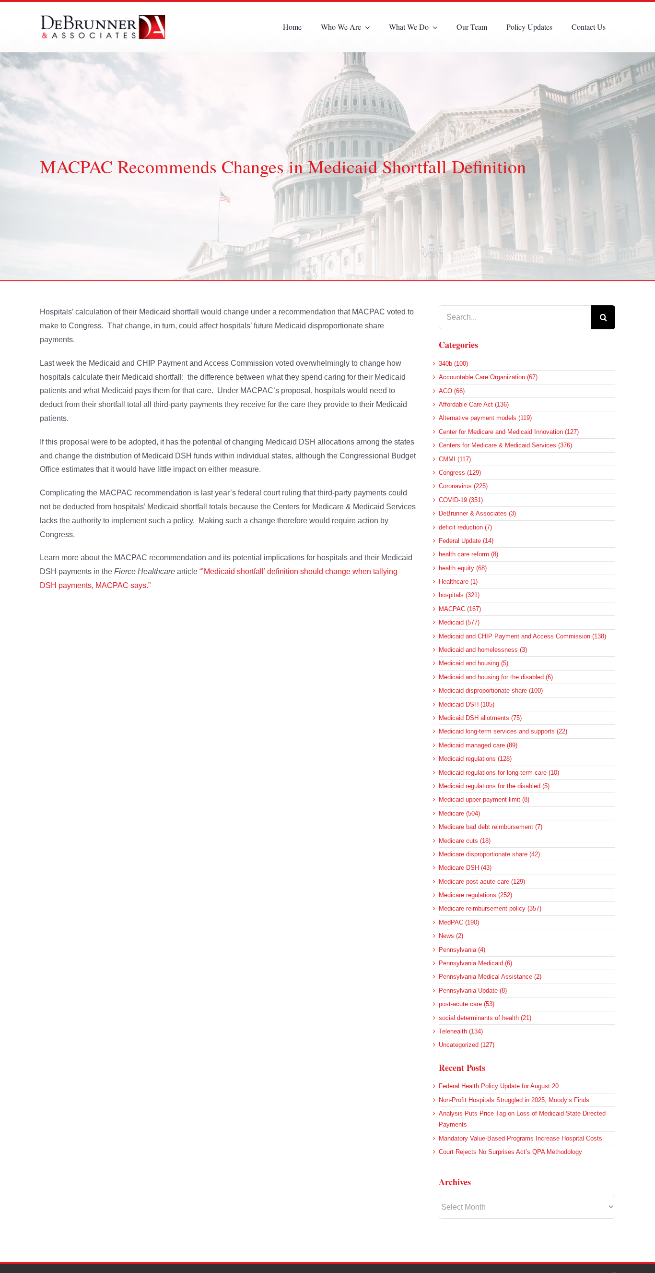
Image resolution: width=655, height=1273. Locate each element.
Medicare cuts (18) (465, 840)
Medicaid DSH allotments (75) (480, 717)
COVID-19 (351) (461, 500)
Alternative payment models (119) (485, 417)
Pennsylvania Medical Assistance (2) (490, 976)
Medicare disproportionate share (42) (489, 854)
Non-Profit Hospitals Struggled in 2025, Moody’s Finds (514, 1100)
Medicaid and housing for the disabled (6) (496, 677)
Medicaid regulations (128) (475, 758)
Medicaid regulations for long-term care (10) (499, 772)
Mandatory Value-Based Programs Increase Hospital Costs (520, 1138)
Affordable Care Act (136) (474, 404)
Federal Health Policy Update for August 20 (499, 1086)
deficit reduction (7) (465, 527)
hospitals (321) (459, 595)
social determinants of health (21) (485, 1017)
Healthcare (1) (458, 581)
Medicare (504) (459, 813)
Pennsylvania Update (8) (473, 990)
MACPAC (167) (460, 608)
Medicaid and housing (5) (473, 663)
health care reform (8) (468, 554)
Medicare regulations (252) (475, 895)
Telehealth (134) (461, 1031)
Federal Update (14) (466, 540)
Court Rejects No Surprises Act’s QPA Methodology (510, 1151)
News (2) (451, 935)
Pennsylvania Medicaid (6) (475, 963)
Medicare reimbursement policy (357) (490, 908)
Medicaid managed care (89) (478, 745)
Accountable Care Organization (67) (488, 377)
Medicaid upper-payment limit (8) (484, 799)
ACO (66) (452, 391)
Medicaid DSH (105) (466, 704)
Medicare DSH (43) (465, 867)
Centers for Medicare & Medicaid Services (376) (505, 445)
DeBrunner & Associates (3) (477, 513)
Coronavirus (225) (463, 486)
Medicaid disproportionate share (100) (491, 690)
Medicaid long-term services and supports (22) (503, 731)
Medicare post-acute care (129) (482, 881)
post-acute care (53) (466, 1004)
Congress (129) (460, 472)
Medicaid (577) (459, 622)
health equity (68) (463, 568)
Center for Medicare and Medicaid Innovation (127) (509, 431)
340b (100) (453, 363)
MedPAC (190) (459, 922)
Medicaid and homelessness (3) (483, 649)
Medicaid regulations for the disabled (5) (494, 786)
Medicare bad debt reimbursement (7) (490, 826)
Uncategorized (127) (466, 1044)
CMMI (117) (455, 459)
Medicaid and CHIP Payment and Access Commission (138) (522, 636)
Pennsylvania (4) (462, 949)
